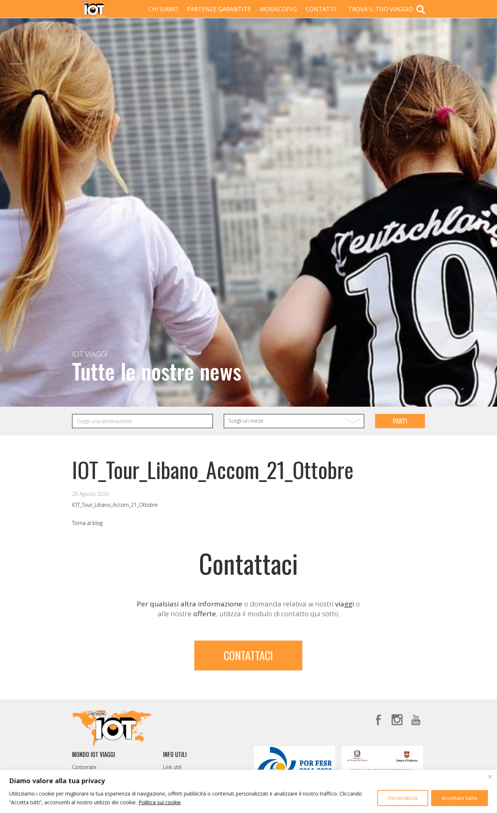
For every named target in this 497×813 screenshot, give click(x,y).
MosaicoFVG (278, 9)
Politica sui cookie (160, 802)
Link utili (172, 767)
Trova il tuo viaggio (381, 9)
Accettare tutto (459, 797)
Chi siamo (163, 9)
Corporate (84, 767)
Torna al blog (87, 522)
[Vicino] (490, 776)
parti (400, 421)
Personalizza (403, 797)
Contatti (321, 9)
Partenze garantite (219, 9)
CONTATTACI (248, 655)
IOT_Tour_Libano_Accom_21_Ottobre (115, 504)
